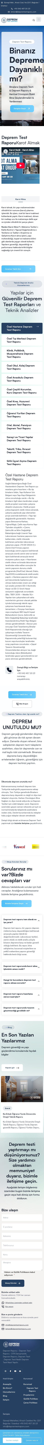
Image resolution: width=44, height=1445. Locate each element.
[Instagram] (5, 1371)
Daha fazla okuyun (22, 1435)
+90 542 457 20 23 (29, 1423)
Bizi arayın (9, 1306)
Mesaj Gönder (11, 1283)
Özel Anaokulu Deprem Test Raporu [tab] (20, 379)
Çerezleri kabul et (32, 1440)
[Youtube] (15, 1371)
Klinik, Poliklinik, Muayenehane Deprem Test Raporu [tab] (20, 353)
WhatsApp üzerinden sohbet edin (18, 1303)
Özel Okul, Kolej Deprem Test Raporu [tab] (21, 367)
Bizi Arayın (23, 704)
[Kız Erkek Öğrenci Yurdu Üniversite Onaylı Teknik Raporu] (22, 1104)
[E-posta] (20, 1371)
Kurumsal (27, 1384)
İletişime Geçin (20, 108)
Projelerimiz (28, 1395)
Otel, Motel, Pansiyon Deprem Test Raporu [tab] (19, 427)
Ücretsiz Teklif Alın (20, 694)
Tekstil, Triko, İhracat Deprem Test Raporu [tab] (19, 451)
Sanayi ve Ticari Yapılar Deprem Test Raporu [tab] (20, 439)
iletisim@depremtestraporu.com (18, 1329)
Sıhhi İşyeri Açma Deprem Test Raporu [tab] (22, 462)
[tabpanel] (20, 231)
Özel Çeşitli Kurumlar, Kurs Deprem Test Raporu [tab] (22, 391)
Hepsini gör (10, 1068)
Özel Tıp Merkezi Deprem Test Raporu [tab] (21, 340)
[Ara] (33, 20)
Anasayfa (7, 1384)
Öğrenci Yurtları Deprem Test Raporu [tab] (21, 415)
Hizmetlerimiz (9, 1392)
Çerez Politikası (30, 1402)
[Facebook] (10, 1371)
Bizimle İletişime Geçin (14, 903)
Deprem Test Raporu (32, 1389)
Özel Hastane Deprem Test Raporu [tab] (19, 328)
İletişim (6, 1400)
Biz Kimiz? (7, 1388)
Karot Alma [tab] (20, 199)
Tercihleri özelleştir (12, 1440)
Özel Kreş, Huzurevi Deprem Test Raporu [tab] (19, 403)
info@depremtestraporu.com (16, 1325)
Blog (5, 1396)
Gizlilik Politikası (30, 1399)
